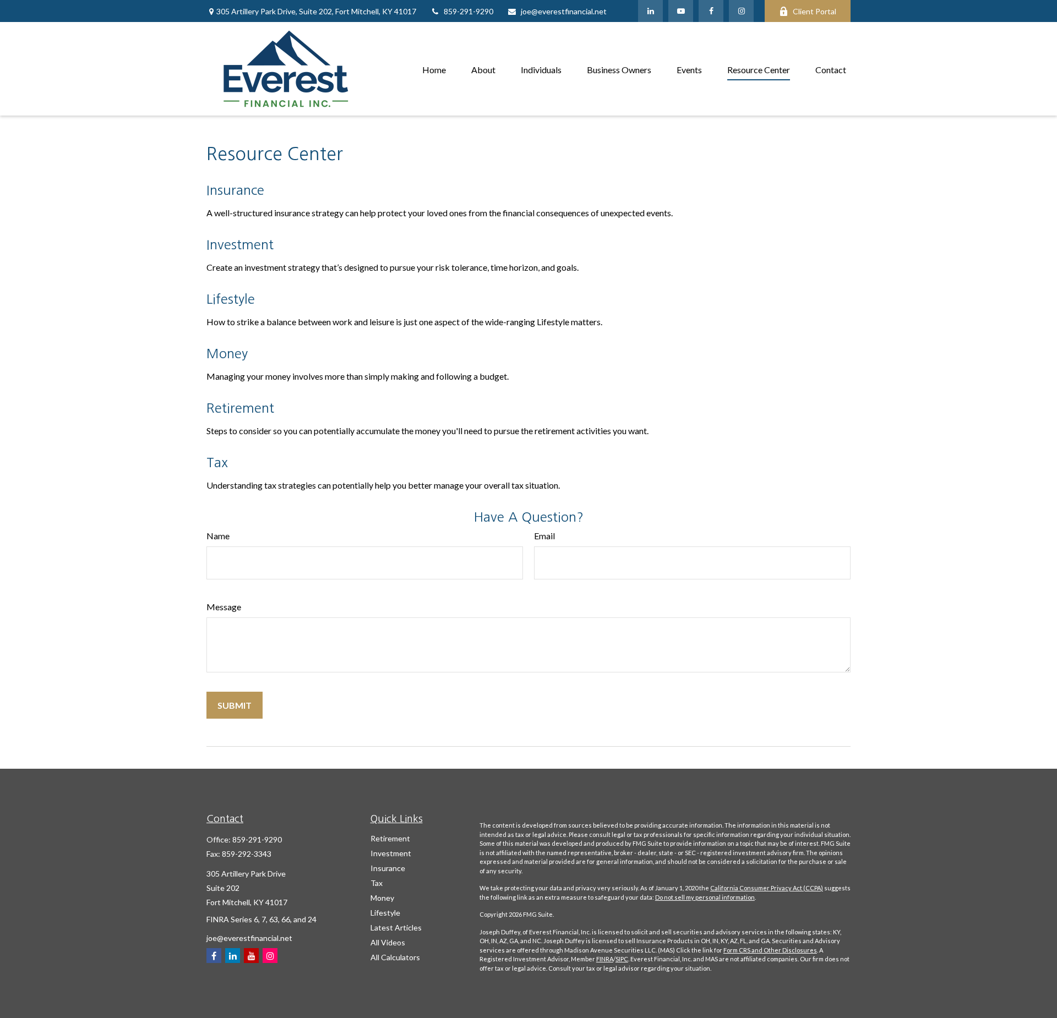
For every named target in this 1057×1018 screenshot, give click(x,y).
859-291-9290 (468, 11)
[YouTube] (680, 11)
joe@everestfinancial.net (564, 11)
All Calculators (395, 957)
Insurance (235, 189)
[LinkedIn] (650, 11)
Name (218, 535)
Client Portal (814, 11)
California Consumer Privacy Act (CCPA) (766, 887)
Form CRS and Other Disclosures (770, 950)
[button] (434, 68)
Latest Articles (396, 927)
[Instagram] (270, 955)
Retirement (240, 407)
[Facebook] (711, 11)
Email (544, 535)
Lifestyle (230, 298)
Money (227, 353)
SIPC (621, 958)
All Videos (388, 942)
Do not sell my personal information (705, 897)
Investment (240, 244)
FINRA (604, 958)
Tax (217, 462)
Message (223, 606)
